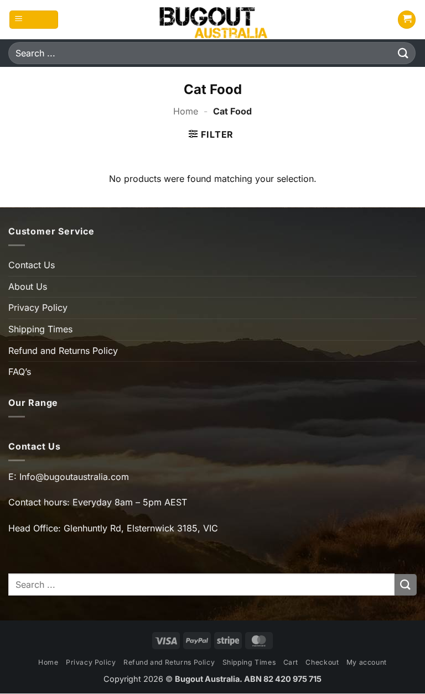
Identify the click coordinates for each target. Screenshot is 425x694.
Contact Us (31, 264)
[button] (34, 20)
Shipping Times (40, 329)
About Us (27, 286)
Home (185, 111)
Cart (290, 662)
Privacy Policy (38, 307)
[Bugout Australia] (212, 19)
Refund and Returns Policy (63, 350)
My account (366, 662)
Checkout (322, 662)
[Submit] (403, 53)
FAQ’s (19, 371)
